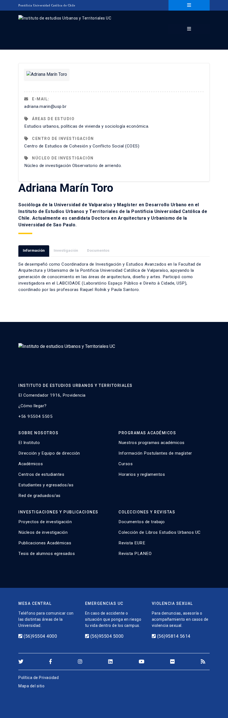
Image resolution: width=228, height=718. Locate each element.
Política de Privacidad (38, 677)
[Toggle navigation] (189, 5)
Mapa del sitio (31, 686)
